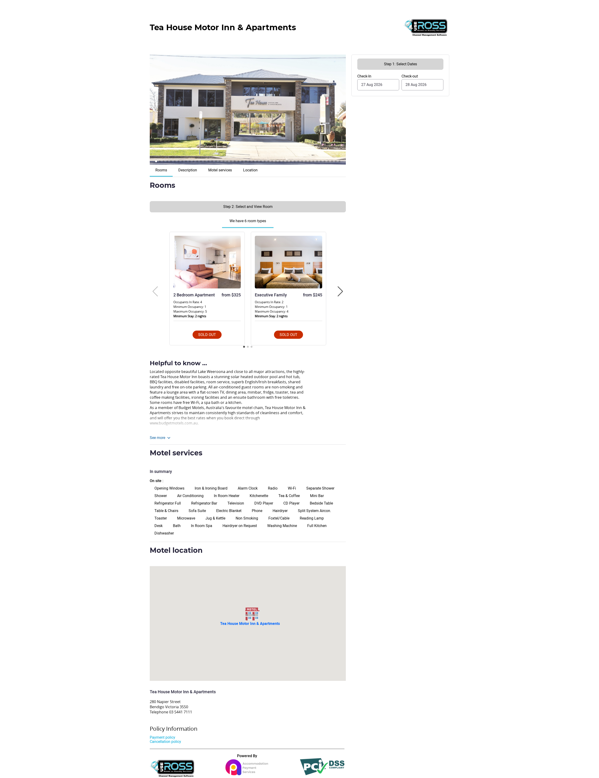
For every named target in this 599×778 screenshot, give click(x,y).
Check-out (410, 76)
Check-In (364, 76)
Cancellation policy (165, 741)
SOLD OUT (207, 334)
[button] (340, 109)
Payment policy (162, 737)
